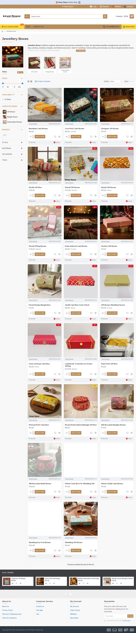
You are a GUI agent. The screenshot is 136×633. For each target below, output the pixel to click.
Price (4, 78)
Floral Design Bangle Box (40, 305)
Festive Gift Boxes (109, 246)
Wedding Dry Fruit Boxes (40, 542)
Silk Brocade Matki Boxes (40, 484)
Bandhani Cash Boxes (38, 129)
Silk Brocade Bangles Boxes (113, 425)
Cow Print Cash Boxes (74, 129)
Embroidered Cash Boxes (76, 246)
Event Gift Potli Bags (52, 578)
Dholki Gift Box (35, 187)
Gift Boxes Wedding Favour (113, 305)
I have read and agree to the (118, 620)
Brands (6, 130)
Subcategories (9, 106)
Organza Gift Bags (18, 578)
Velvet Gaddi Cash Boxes (112, 484)
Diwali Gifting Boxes (37, 246)
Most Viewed (7, 573)
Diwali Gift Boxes (72, 187)
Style (5, 142)
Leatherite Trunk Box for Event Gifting (78, 365)
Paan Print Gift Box (109, 364)
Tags (4, 160)
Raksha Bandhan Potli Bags (88, 578)
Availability (8, 95)
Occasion (7, 154)
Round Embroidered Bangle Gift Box (81, 425)
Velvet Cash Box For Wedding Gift (80, 484)
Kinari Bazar (33, 124)
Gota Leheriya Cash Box (39, 364)
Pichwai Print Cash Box (39, 425)
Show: (126, 81)
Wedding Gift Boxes (73, 542)
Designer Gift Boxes (110, 129)
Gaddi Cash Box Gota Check (77, 305)
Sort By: (106, 81)
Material (6, 148)
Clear (21, 72)
